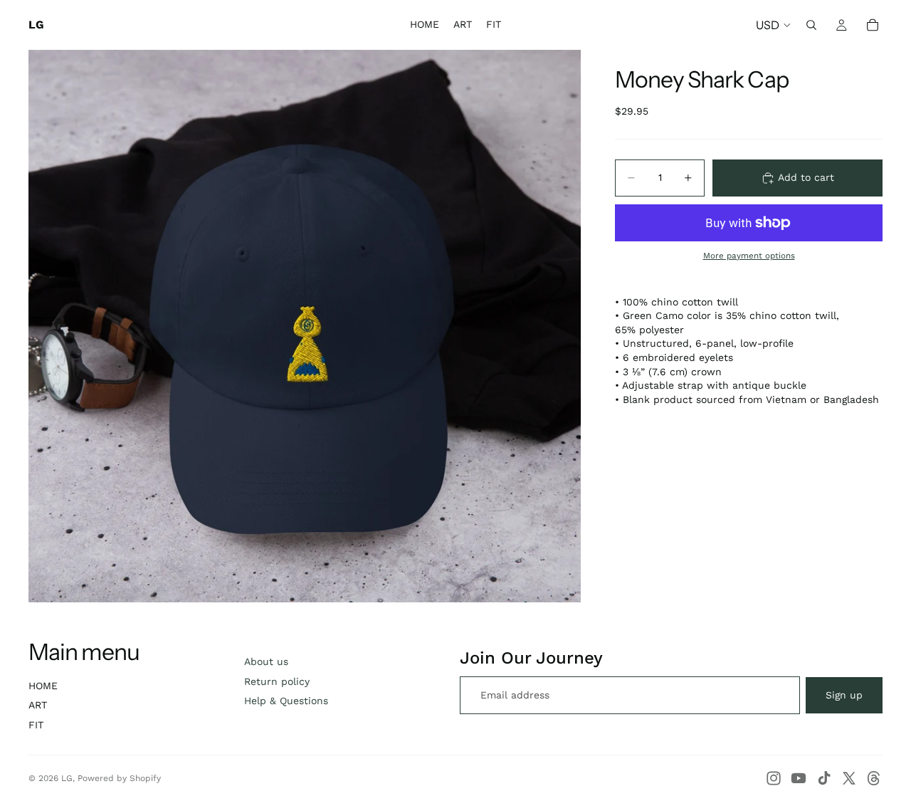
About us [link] (266, 661)
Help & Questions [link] (286, 700)
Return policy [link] (277, 681)
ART (37, 705)
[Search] (811, 25)
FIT (35, 725)
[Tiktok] (824, 778)
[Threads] (874, 778)
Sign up (844, 695)
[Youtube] (798, 778)
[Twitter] (849, 778)
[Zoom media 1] (304, 326)
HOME (43, 685)
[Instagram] (773, 778)
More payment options (749, 256)
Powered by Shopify (119, 778)
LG (67, 778)
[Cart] (872, 25)
